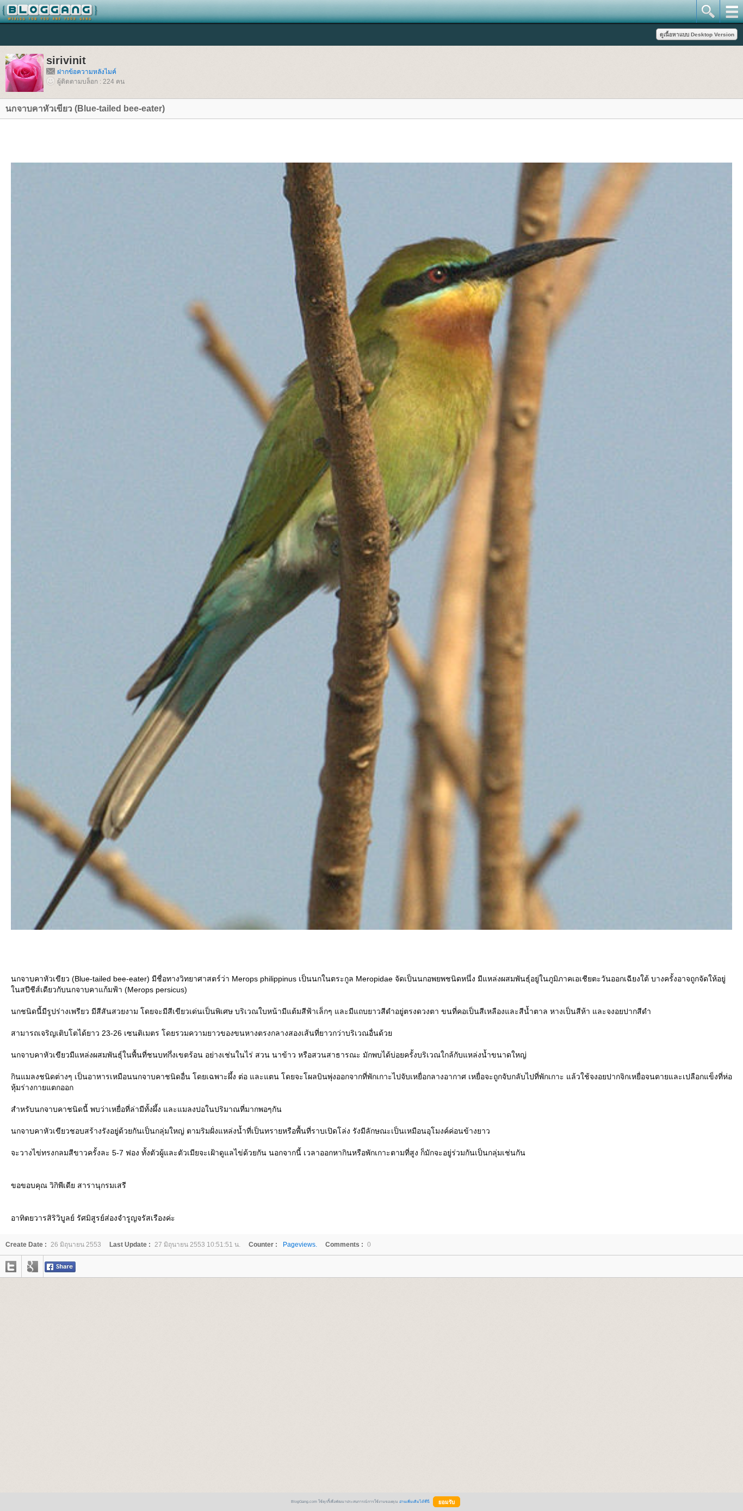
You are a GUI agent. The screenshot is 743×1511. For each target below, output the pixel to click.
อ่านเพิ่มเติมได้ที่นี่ (414, 1501)
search (708, 11)
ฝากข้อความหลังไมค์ (86, 72)
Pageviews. (283, 1244)
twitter (11, 1266)
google (33, 1266)
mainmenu (731, 11)
